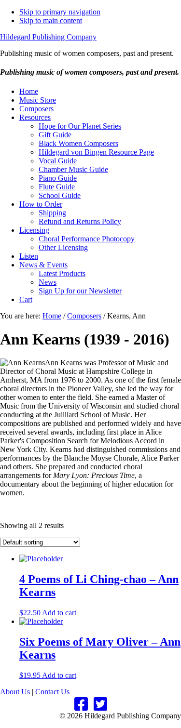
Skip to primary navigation (59, 12)
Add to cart (59, 613)
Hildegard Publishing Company (48, 37)
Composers (84, 316)
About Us (15, 692)
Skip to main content (50, 20)
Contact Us (52, 692)
